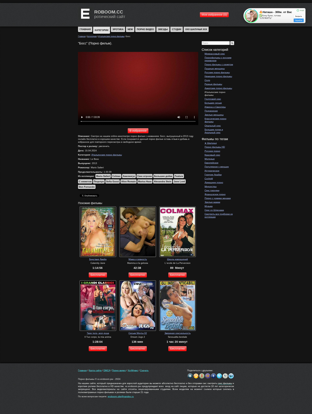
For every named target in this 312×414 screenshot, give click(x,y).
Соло (207, 80)
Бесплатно (98, 274)
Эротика (118, 29)
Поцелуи (99, 181)
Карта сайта (95, 370)
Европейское (211, 162)
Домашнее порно (214, 182)
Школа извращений (177, 259)
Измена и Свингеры (215, 107)
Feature (179, 176)
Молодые (210, 159)
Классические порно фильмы (215, 120)
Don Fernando (87, 187)
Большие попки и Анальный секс (214, 131)
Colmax (116, 176)
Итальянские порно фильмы (215, 93)
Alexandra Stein (162, 181)
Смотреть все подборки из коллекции (219, 215)
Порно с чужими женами (218, 198)
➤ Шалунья (211, 143)
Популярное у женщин (217, 166)
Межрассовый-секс (215, 53)
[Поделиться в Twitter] (219, 376)
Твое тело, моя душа (98, 333)
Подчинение (211, 111)
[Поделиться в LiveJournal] (225, 376)
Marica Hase (145, 181)
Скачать (144, 370)
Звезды (163, 29)
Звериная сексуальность (177, 333)
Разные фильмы (213, 84)
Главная (82, 370)
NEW (130, 29)
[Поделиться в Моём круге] (201, 376)
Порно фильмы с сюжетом (219, 64)
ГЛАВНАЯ (85, 29)
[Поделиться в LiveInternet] (231, 376)
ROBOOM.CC (108, 11)
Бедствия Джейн (98, 259)
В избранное (138, 130)
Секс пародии (212, 190)
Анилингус (129, 176)
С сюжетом (85, 181)
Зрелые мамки (212, 202)
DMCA (107, 370)
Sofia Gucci (112, 181)
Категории (101, 30)
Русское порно (212, 151)
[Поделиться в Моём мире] (207, 376)
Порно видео (145, 29)
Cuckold (209, 178)
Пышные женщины (215, 68)
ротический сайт (109, 16)
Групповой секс (213, 99)
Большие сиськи (213, 103)
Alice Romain (128, 181)
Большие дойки (163, 176)
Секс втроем (144, 176)
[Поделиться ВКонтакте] (190, 376)
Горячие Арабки (213, 174)
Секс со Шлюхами (214, 210)
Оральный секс (213, 125)
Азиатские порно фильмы (218, 88)
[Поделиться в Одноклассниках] (196, 376)
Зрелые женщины (214, 114)
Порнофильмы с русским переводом (218, 59)
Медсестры (211, 186)
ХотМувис (133, 370)
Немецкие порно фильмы (218, 76)
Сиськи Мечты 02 (138, 333)
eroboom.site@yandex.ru (121, 396)
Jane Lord (179, 181)
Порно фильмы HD (215, 147)
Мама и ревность (138, 259)
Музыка (209, 206)
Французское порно (215, 194)
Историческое (212, 170)
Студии (176, 29)
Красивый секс (212, 155)
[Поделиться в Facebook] (213, 376)
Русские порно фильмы (217, 72)
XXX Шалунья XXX (196, 29)
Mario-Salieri (103, 176)
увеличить (104, 146)
